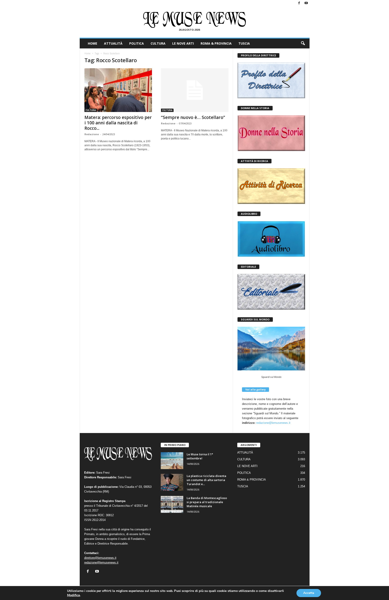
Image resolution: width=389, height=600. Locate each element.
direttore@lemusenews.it (100, 557)
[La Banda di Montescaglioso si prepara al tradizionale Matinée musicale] (172, 504)
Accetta (308, 593)
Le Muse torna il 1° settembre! (200, 456)
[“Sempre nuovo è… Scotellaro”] (194, 90)
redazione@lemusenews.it (273, 422)
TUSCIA (244, 43)
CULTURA (158, 43)
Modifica (73, 595)
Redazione (91, 134)
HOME (92, 43)
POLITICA (136, 43)
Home (87, 53)
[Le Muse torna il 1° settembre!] (172, 460)
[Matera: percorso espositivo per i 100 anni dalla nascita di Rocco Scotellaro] (118, 90)
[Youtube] (306, 3)
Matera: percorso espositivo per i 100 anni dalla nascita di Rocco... (118, 122)
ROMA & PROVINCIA (216, 43)
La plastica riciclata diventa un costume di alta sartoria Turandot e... (206, 480)
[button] (303, 43)
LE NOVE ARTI (183, 43)
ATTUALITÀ (113, 43)
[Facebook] (299, 3)
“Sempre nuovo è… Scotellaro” (193, 117)
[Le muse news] (195, 20)
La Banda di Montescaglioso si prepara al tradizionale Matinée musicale (207, 502)
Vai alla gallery (255, 389)
